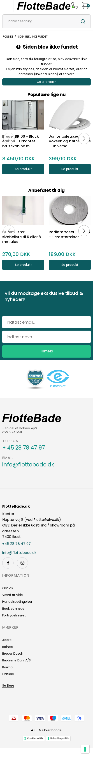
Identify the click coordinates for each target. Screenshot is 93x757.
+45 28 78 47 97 (16, 544)
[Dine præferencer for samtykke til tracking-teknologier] (85, 749)
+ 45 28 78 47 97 (23, 447)
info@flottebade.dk (28, 464)
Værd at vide (12, 595)
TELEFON (10, 441)
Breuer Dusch (12, 653)
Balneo (7, 647)
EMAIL (7, 458)
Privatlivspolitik (59, 738)
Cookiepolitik (35, 738)
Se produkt (23, 169)
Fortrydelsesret (14, 615)
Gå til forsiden (46, 82)
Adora (7, 640)
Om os (7, 588)
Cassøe (8, 674)
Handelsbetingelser (17, 601)
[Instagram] (22, 563)
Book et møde (13, 608)
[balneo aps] (43, 6)
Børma (7, 667)
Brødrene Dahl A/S (16, 660)
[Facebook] (8, 563)
